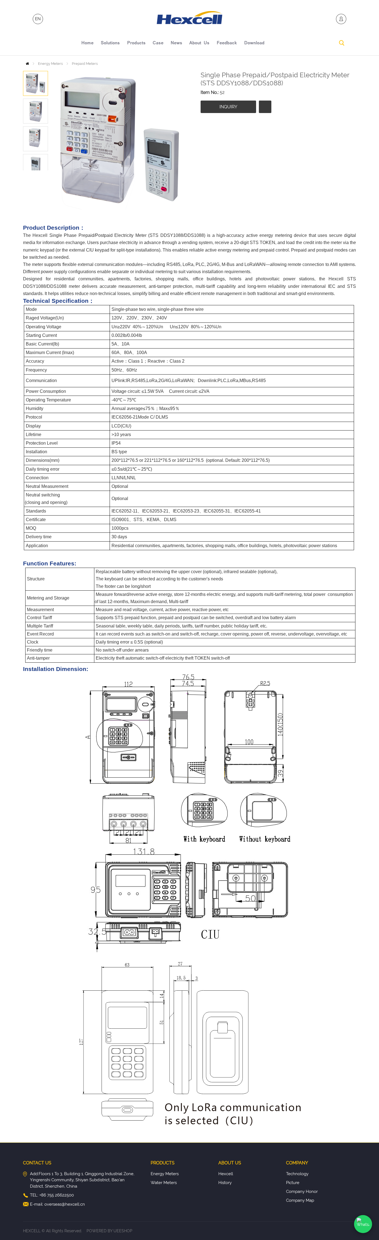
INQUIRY (228, 106)
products (136, 43)
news (176, 43)
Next (42, 174)
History (225, 1182)
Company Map (300, 1200)
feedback (227, 43)
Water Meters (164, 1182)
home (87, 43)
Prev (29, 174)
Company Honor (302, 1191)
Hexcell (225, 1173)
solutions (110, 43)
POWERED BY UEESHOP (109, 1231)
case (158, 43)
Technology (297, 1173)
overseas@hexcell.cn (64, 1204)
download (254, 43)
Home (27, 63)
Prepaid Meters (85, 64)
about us (199, 43)
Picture (292, 1182)
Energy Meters (50, 64)
